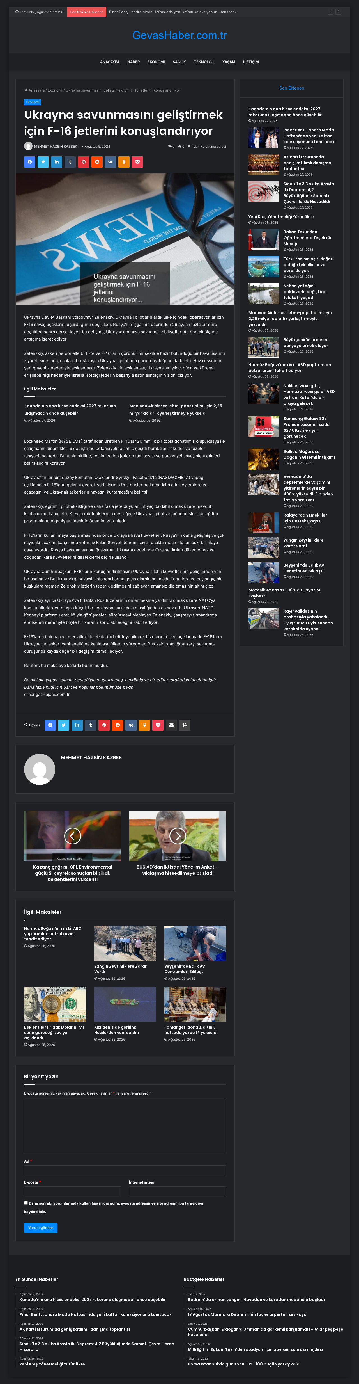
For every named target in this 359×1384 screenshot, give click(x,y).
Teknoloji (204, 62)
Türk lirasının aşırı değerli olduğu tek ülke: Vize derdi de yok (309, 264)
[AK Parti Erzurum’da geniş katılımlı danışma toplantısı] (263, 164)
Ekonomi (156, 62)
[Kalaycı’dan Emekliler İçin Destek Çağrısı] (263, 522)
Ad (28, 1161)
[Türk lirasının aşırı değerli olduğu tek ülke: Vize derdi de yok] (263, 266)
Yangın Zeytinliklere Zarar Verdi (120, 968)
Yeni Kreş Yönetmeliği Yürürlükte (281, 217)
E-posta (32, 1182)
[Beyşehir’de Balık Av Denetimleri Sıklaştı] (195, 943)
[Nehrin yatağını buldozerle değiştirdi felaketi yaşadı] (263, 293)
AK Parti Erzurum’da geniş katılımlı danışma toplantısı (154, 12)
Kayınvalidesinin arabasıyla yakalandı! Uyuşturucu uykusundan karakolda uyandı (308, 620)
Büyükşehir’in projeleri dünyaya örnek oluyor (306, 342)
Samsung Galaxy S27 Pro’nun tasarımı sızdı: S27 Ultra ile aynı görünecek (306, 427)
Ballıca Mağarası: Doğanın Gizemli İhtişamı (309, 454)
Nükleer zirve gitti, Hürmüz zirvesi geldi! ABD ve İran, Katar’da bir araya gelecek (309, 394)
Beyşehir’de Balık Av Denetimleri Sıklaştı (184, 968)
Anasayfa (109, 62)
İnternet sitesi (141, 1182)
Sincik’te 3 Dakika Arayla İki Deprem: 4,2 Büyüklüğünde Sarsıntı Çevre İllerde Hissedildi (309, 192)
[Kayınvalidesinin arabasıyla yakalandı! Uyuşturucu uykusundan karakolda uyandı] (263, 618)
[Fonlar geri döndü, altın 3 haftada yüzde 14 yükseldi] (195, 1004)
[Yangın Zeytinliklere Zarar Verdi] (125, 943)
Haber (133, 62)
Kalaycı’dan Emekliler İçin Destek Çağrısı (305, 518)
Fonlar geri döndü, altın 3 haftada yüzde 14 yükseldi (191, 1029)
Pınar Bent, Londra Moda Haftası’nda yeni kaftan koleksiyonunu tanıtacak (309, 136)
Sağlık (179, 62)
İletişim (251, 62)
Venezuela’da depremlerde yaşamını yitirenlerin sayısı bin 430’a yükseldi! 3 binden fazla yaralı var (308, 488)
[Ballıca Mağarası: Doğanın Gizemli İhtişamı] (263, 459)
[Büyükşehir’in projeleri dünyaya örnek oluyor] (263, 347)
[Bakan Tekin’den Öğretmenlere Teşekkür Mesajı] (263, 239)
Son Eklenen (291, 88)
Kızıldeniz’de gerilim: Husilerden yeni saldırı (116, 1029)
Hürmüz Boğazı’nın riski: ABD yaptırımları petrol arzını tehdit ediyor (53, 934)
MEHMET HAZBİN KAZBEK (55, 146)
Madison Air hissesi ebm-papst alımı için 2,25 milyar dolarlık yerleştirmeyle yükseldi (290, 318)
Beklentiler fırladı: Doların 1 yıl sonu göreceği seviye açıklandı (54, 1032)
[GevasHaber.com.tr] (179, 35)
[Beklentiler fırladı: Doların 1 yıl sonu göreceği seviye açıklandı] (55, 1004)
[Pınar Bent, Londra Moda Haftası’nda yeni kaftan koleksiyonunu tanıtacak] (263, 137)
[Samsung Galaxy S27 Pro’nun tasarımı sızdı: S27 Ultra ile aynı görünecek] (263, 426)
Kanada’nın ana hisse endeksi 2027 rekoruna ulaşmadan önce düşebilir (285, 112)
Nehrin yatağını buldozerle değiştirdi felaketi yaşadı (305, 291)
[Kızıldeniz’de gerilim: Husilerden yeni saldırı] (125, 1004)
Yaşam (228, 62)
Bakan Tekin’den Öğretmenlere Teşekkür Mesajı (308, 237)
